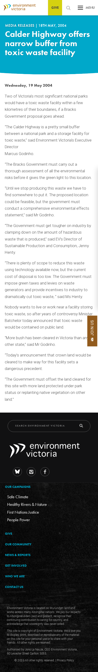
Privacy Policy (65, 660)
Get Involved (16, 566)
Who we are (15, 576)
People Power (18, 519)
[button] (80, 9)
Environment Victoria (18, 7)
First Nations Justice (23, 512)
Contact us (14, 587)
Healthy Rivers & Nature (27, 504)
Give (55, 7)
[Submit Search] (81, 425)
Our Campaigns (17, 487)
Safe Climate (17, 496)
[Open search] (68, 7)
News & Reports (17, 555)
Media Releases (20, 25)
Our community (18, 544)
